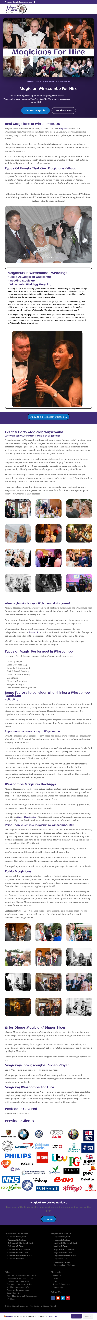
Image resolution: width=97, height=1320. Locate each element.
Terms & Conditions (61, 1284)
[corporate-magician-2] (79, 591)
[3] (18, 566)
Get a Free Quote (35, 110)
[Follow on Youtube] (58, 1298)
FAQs (55, 1278)
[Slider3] (18, 517)
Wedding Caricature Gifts (18, 1287)
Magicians (64, 128)
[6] (48, 262)
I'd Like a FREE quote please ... (48, 416)
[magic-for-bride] (18, 940)
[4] (79, 517)
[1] (79, 566)
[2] (18, 541)
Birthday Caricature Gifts (18, 1281)
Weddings (11, 1299)
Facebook (34, 632)
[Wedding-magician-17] (18, 965)
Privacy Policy (52, 1316)
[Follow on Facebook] (53, 1298)
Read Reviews (64, 110)
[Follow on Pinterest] (68, 1298)
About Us (57, 1275)
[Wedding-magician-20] (48, 965)
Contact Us (58, 1287)
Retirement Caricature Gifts (19, 1284)
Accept (76, 1316)
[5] (79, 990)
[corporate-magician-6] (48, 591)
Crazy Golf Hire (14, 1293)
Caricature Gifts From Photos (20, 1278)
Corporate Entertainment (18, 1290)
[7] (48, 566)
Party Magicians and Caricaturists (22, 1296)
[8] (79, 1015)
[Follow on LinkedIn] (63, 1298)
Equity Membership (27, 817)
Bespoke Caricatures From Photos (22, 1275)
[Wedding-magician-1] (48, 940)
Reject (88, 1316)
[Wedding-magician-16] (79, 940)
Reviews (48, 1219)
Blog (55, 1281)
